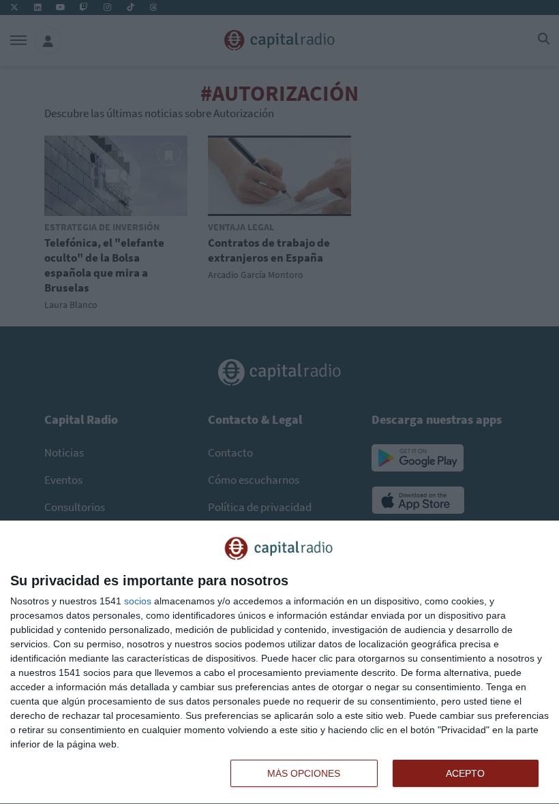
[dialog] (279, 662)
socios (137, 601)
